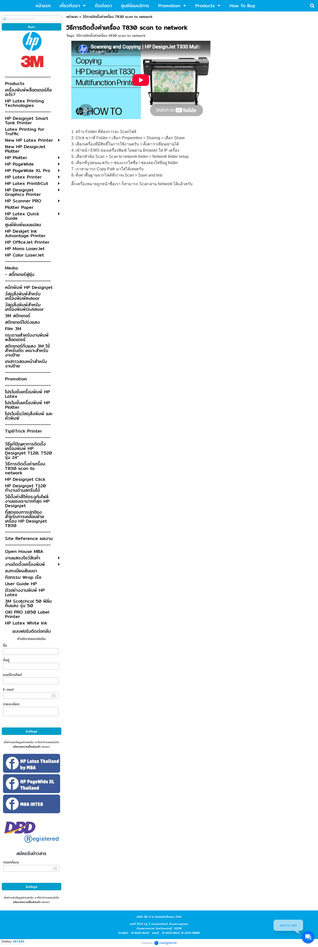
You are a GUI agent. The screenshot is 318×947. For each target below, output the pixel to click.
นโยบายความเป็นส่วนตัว (27, 746)
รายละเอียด (11, 704)
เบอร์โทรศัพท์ (12, 674)
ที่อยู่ (6, 660)
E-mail (8, 689)
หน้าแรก (72, 16)
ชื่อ (5, 645)
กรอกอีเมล (11, 862)
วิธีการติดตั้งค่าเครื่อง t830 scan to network (111, 35)
